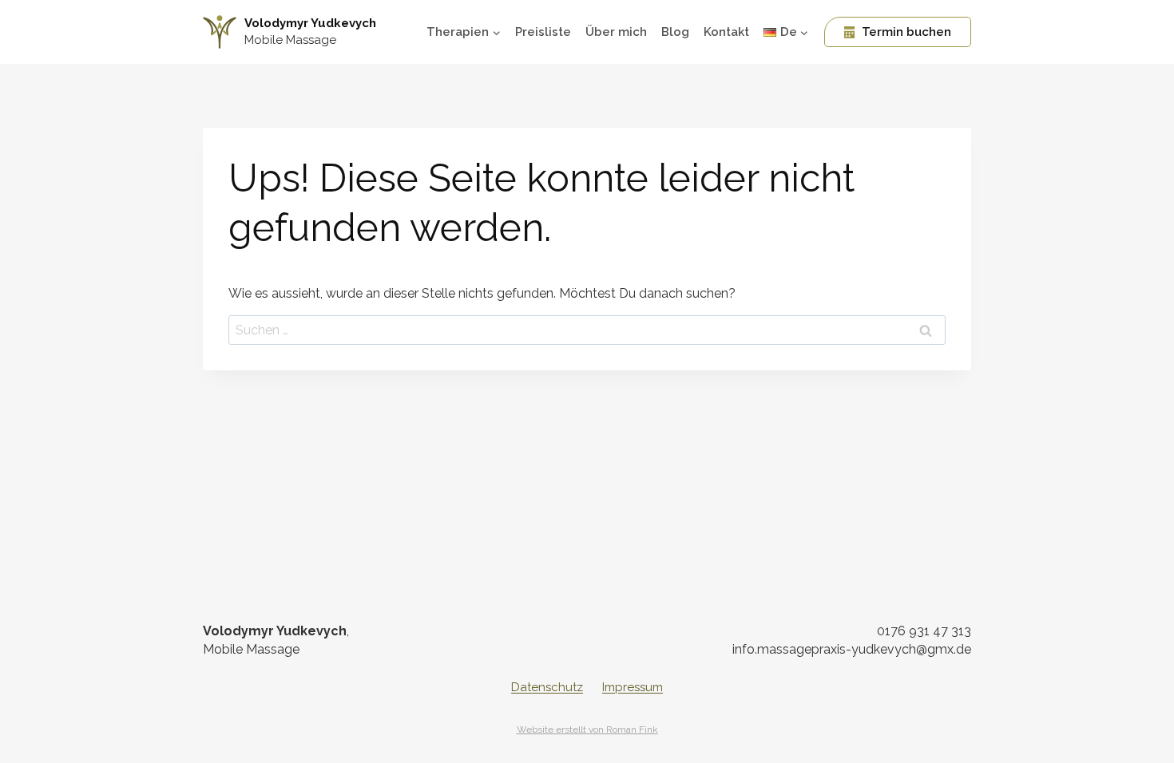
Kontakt (726, 32)
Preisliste (543, 32)
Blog (675, 32)
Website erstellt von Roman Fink (587, 729)
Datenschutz (547, 687)
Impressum (632, 687)
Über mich (616, 32)
